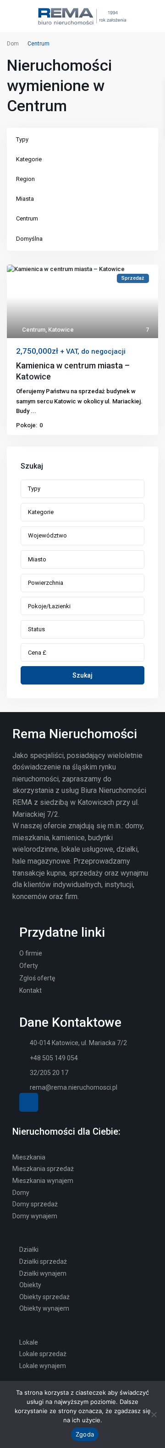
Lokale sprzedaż (42, 1354)
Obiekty (30, 1285)
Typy (22, 139)
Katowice (61, 329)
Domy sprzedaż (35, 1204)
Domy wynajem (34, 1216)
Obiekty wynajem (44, 1308)
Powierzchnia (45, 582)
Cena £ (37, 652)
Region (25, 178)
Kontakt (30, 990)
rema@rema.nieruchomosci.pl (73, 1087)
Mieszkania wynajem (42, 1180)
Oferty (28, 965)
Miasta (25, 198)
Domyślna (29, 238)
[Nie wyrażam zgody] (153, 1414)
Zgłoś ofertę (37, 978)
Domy (20, 1192)
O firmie (30, 953)
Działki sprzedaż (43, 1261)
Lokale (28, 1342)
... (33, 410)
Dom (13, 43)
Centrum (27, 218)
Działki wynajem (42, 1273)
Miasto (37, 559)
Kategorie (29, 159)
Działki (28, 1249)
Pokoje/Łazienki (49, 606)
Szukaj (82, 675)
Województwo (47, 535)
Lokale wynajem (42, 1365)
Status (36, 629)
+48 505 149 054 (54, 1058)
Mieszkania (28, 1157)
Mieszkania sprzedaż (43, 1168)
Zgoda (85, 1434)
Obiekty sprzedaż (44, 1297)
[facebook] (28, 1102)
